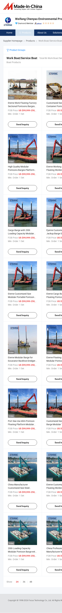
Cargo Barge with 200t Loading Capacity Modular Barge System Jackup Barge (22, 233)
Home (9, 32)
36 (24, 581)
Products (26, 32)
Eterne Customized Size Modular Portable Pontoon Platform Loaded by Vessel (21, 297)
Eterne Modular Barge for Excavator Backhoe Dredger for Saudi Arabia (21, 361)
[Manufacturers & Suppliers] (23, 6)
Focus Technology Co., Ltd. (40, 600)
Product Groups (17, 49)
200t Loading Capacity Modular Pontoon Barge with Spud (22, 551)
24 (17, 582)
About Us (41, 32)
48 (31, 581)
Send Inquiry (22, 124)
